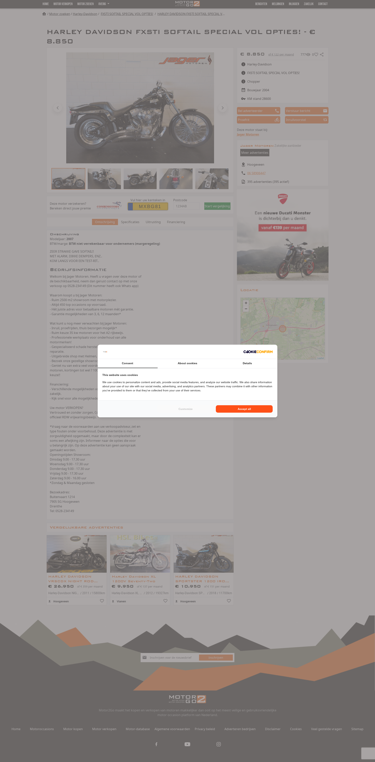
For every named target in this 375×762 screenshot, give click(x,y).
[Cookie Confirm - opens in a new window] (258, 351)
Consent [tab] (127, 363)
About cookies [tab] (187, 363)
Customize (186, 409)
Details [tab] (247, 363)
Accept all (244, 409)
